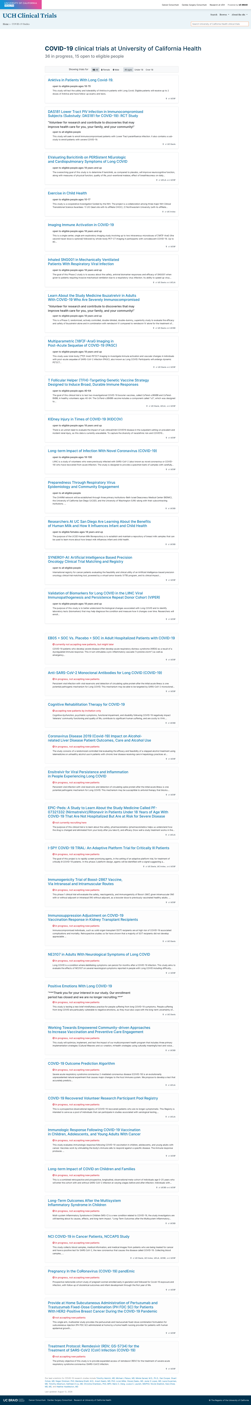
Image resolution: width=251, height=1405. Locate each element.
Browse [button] (223, 14)
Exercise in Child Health (67, 193)
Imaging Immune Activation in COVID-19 (81, 225)
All (96, 69)
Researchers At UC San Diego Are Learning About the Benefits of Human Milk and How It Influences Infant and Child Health (99, 523)
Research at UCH (217, 5)
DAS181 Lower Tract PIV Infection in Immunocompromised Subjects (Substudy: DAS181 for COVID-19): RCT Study (95, 114)
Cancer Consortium (170, 5)
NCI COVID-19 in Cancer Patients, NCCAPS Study (89, 1236)
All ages (128, 69)
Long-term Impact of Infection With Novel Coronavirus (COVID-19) (102, 451)
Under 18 (139, 69)
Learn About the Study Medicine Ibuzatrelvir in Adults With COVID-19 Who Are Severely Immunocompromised (94, 297)
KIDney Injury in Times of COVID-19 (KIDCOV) (85, 419)
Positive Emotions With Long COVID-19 (80, 986)
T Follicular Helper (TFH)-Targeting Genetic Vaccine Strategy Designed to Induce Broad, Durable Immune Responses (98, 382)
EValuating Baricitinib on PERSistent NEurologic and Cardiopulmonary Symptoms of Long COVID (87, 159)
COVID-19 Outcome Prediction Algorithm (81, 1063)
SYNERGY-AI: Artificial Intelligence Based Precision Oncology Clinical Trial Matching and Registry (90, 559)
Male (116, 69)
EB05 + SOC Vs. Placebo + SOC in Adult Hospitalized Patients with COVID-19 (111, 638)
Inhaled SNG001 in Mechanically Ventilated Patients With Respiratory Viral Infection (83, 262)
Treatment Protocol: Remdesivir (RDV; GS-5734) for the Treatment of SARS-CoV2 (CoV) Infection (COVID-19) (93, 1348)
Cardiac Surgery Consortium (194, 5)
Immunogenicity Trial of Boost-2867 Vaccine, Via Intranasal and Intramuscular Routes (85, 881)
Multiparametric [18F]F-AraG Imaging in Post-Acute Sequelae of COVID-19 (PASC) (82, 343)
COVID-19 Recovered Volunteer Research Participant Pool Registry (103, 1098)
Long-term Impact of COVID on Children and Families (91, 1169)
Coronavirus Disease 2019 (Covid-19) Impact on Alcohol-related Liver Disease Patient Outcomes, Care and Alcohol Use (99, 738)
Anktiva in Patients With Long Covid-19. (80, 80)
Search (213, 14)
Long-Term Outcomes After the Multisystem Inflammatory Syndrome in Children (84, 1202)
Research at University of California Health (92, 1400)
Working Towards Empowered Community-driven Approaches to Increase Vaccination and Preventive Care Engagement (99, 1029)
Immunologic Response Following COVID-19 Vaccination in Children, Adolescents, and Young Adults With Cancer (94, 1132)
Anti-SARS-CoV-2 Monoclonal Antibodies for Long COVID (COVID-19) (105, 673)
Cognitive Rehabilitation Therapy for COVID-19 (86, 704)
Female (106, 69)
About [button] (238, 14)
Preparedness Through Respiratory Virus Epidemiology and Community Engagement (83, 484)
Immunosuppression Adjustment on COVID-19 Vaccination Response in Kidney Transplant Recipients (93, 917)
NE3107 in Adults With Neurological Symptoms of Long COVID (99, 954)
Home (6, 23)
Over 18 (149, 69)
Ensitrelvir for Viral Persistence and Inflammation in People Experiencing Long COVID (88, 774)
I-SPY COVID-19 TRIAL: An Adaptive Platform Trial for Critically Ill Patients (108, 848)
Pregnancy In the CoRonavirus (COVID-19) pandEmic (91, 1271)
